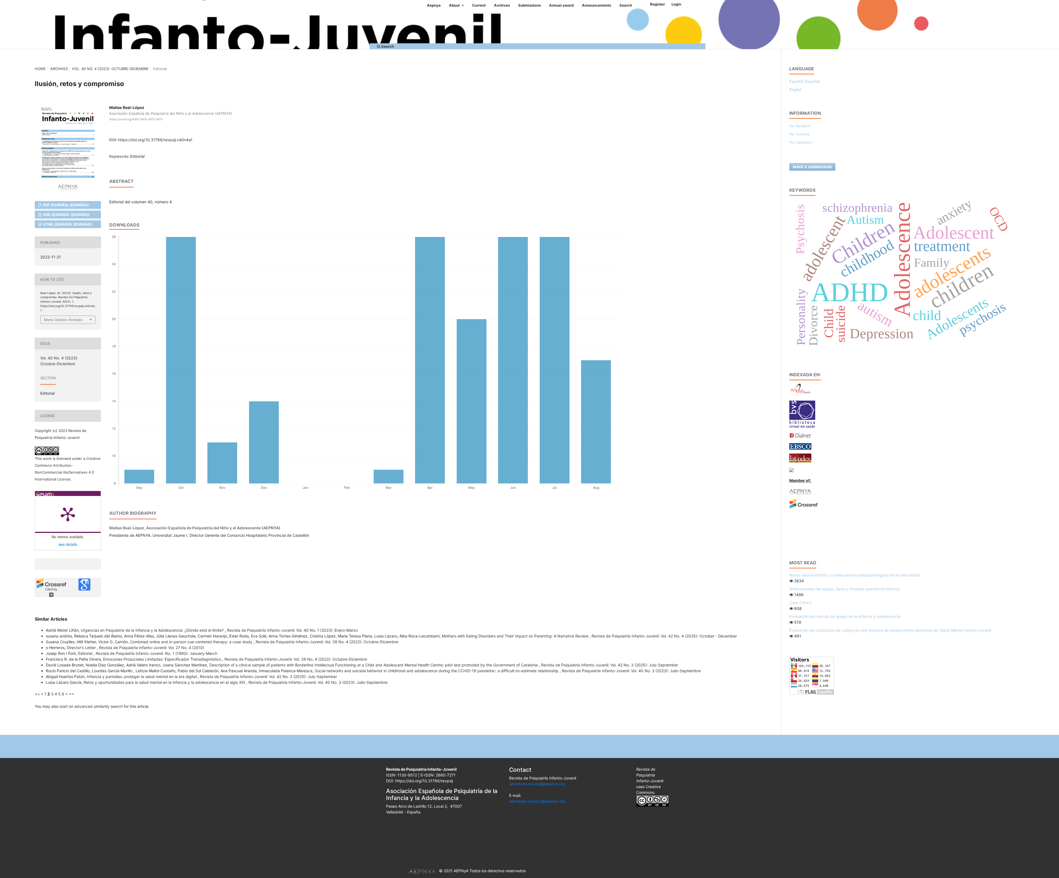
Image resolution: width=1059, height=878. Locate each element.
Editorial (85, 653)
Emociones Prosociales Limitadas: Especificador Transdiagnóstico (162, 659)
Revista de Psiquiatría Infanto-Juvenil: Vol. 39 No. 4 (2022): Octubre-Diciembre (327, 641)
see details (67, 544)
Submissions (529, 5)
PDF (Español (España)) (65, 205)
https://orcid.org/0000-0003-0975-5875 (136, 119)
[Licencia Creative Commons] (652, 800)
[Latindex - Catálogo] (800, 457)
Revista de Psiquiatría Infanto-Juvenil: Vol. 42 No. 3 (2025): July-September (609, 665)
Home (40, 68)
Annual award (561, 5)
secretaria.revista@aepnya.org (537, 783)
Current (479, 5)
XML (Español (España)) (66, 214)
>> (71, 694)
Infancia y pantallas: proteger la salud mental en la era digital (142, 676)
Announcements (596, 5)
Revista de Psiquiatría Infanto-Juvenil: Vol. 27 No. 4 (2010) (151, 647)
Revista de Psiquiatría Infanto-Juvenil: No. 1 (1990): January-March (156, 653)
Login (676, 4)
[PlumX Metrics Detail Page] (67, 513)
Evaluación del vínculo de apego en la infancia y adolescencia (844, 616)
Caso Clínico (800, 602)
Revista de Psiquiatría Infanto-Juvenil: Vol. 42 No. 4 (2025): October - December (664, 636)
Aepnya (434, 5)
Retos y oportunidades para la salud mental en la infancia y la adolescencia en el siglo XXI (165, 682)
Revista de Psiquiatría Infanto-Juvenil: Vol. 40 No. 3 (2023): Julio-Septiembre (631, 670)
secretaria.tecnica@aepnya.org (537, 801)
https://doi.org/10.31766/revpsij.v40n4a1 (155, 139)
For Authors (799, 134)
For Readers (799, 126)
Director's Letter (82, 647)
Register (657, 4)
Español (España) (804, 81)
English (795, 89)
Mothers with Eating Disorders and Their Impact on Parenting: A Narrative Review (515, 636)
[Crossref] (803, 503)
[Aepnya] (800, 491)
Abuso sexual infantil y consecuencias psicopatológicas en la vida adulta (854, 575)
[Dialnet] (800, 435)
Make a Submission (812, 167)
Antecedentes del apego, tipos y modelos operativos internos (844, 588)
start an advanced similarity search (91, 706)
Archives (502, 5)
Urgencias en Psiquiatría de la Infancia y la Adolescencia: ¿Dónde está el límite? (153, 630)
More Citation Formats (63, 319)
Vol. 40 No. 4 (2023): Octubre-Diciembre (110, 68)
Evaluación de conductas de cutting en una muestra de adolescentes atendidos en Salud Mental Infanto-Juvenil (890, 630)
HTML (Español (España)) (67, 224)
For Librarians (800, 142)
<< (37, 694)
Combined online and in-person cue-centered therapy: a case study (191, 641)
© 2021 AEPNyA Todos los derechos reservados (482, 870)
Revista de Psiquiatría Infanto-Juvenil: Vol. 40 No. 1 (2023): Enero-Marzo (292, 630)
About (455, 5)
